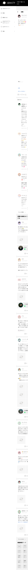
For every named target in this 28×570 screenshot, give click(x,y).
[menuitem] (8, 9)
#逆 (19, 88)
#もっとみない (21, 91)
